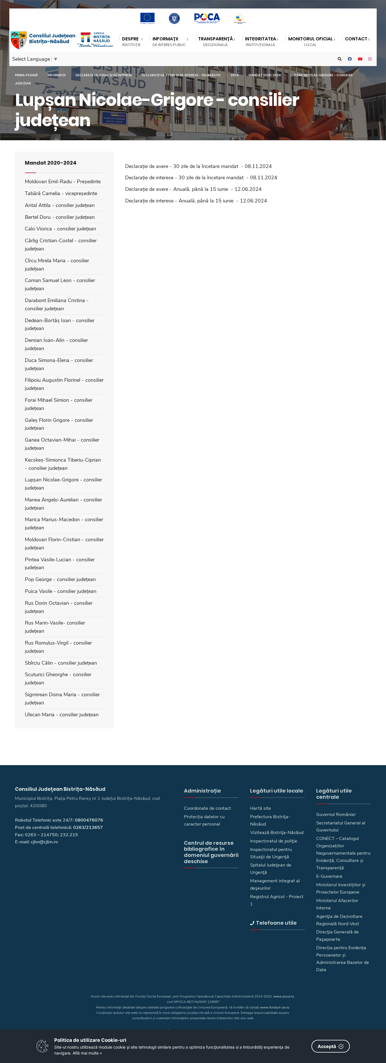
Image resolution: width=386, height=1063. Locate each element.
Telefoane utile (276, 922)
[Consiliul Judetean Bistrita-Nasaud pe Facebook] (350, 59)
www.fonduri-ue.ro (274, 1007)
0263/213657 (88, 827)
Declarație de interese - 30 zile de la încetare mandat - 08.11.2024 (201, 177)
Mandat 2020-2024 (265, 75)
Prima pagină (26, 75)
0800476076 (89, 820)
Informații (57, 75)
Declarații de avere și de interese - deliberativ (181, 75)
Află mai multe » (87, 1053)
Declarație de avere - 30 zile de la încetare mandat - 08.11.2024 (198, 166)
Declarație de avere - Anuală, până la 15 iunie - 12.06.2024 (193, 189)
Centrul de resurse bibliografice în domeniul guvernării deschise (211, 852)
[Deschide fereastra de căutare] (340, 59)
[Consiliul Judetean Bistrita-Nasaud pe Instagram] (370, 59)
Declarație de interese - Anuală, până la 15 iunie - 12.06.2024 (196, 200)
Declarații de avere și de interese (103, 75)
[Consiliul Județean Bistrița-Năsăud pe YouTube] (360, 59)
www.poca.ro (283, 996)
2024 (235, 75)
